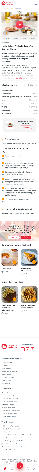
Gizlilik (12, 461)
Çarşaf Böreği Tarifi (9, 416)
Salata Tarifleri (7, 374)
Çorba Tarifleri (7, 362)
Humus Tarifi (6, 393)
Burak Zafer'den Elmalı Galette (28, 306)
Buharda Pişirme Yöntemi (11, 429)
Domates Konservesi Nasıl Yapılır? (14, 447)
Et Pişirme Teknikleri (9, 432)
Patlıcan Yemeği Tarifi (9, 413)
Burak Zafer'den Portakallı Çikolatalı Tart (8, 307)
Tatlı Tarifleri (6, 383)
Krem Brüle (6, 268)
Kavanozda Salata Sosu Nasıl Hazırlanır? (16, 435)
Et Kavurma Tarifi (8, 396)
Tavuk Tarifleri (6, 368)
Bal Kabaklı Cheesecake (26, 269)
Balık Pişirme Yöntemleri (10, 426)
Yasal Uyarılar (20, 461)
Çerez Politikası (32, 461)
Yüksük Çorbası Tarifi (9, 402)
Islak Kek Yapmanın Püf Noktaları (14, 441)
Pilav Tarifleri (6, 380)
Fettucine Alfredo (8, 405)
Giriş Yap (14, 237)
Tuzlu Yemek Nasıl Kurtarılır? (12, 438)
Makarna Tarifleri (8, 377)
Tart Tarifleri (11, 8)
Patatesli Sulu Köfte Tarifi (11, 410)
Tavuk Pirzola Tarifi (8, 407)
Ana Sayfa (4, 8)
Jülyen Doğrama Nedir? (10, 444)
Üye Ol (26, 237)
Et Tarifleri (5, 365)
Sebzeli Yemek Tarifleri (9, 371)
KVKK (17, 463)
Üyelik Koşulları (8, 463)
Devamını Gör (18, 78)
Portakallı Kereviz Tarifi (10, 399)
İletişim (5, 461)
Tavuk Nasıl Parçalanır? (10, 450)
